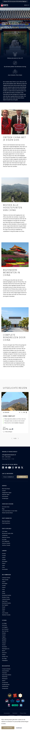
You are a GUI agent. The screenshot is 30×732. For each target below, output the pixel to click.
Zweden (4, 559)
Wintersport (4, 678)
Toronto (4, 644)
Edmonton (4, 652)
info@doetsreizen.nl (9, 455)
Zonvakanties (5, 682)
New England (5, 605)
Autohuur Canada (6, 545)
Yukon (3, 611)
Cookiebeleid (11, 715)
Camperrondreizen (6, 668)
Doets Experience (6, 523)
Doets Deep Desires (6, 674)
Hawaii (3, 607)
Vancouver (4, 625)
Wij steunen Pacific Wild (7, 533)
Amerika (4, 553)
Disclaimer (15, 713)
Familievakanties (5, 684)
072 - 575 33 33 (6, 457)
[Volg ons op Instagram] (13, 467)
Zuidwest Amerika (6, 577)
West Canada (5, 579)
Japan (3, 565)
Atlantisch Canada (6, 614)
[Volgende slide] (18, 438)
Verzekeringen (5, 498)
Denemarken (5, 569)
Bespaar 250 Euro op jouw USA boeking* (15, 1)
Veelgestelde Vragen (6, 492)
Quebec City (5, 656)
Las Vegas (4, 623)
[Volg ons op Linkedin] (3, 467)
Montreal (4, 641)
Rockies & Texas (5, 597)
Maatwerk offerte (6, 537)
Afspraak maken (5, 494)
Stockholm (4, 646)
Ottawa (3, 654)
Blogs (3, 508)
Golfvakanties (5, 686)
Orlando (4, 642)
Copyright (19, 715)
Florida (3, 593)
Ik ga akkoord (8, 727)
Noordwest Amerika (6, 595)
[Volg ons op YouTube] (9, 467)
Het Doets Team (5, 506)
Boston (3, 650)
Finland (3, 563)
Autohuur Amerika (6, 543)
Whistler (4, 633)
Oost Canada (5, 612)
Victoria (4, 635)
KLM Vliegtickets (5, 541)
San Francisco (5, 629)
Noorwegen (4, 561)
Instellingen (19, 727)
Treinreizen (4, 672)
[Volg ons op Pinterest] (19, 467)
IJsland (3, 557)
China (3, 567)
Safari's (3, 680)
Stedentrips (4, 676)
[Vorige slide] (12, 438)
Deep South (4, 601)
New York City (5, 631)
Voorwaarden (5, 496)
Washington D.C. (5, 648)
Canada (4, 555)
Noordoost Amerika (6, 603)
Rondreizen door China (11, 33)
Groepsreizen (5, 688)
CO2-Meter (4, 531)
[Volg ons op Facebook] (6, 467)
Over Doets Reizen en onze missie (9, 510)
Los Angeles (4, 627)
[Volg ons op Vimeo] (16, 467)
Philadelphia (5, 660)
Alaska (3, 609)
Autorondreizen (5, 670)
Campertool (4, 535)
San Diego (4, 658)
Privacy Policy (23, 713)
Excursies (4, 539)
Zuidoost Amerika (6, 599)
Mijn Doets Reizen (6, 488)
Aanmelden (22, 476)
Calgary (4, 637)
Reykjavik (4, 639)
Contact (4, 490)
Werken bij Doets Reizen (7, 512)
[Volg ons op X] (22, 467)
